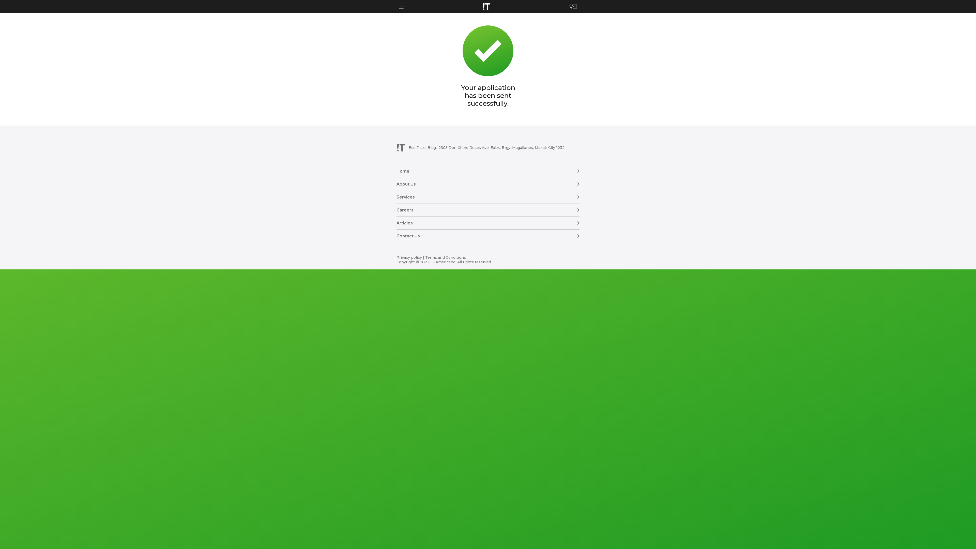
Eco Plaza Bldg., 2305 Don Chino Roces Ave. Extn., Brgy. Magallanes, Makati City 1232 (487, 147)
